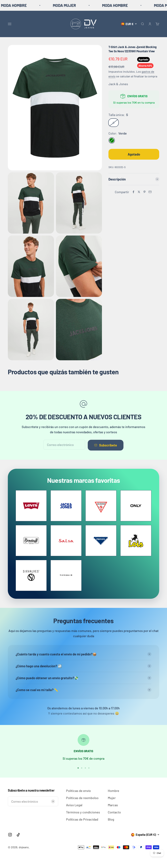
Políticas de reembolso (82, 798)
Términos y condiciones (83, 812)
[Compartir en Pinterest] (144, 192)
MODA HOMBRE (91, 5)
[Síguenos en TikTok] (18, 834)
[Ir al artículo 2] (81, 767)
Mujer (112, 798)
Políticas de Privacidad (82, 819)
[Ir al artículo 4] (88, 767)
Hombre (113, 791)
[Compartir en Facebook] (133, 192)
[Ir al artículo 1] (78, 767)
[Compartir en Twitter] (139, 192)
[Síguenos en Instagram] (10, 834)
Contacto (114, 812)
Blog (111, 819)
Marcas (113, 805)
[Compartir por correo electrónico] (150, 192)
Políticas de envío (78, 791)
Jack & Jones (118, 84)
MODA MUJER (41, 5)
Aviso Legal (74, 805)
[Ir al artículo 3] (85, 767)
